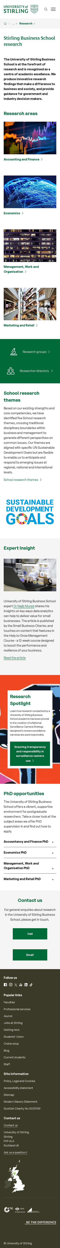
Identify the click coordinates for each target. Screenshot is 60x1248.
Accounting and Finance (21, 159)
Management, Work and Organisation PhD (21, 865)
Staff (7, 1064)
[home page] (7, 23)
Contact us (11, 1125)
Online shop (11, 1043)
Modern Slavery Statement (20, 1101)
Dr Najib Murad (24, 606)
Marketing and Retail (19, 325)
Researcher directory (35, 371)
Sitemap (9, 1094)
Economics (12, 213)
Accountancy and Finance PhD (26, 841)
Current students (14, 1057)
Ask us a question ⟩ (15, 1152)
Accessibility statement (18, 1088)
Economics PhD (15, 852)
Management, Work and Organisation (21, 269)
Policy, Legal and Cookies (19, 1081)
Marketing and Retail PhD (22, 879)
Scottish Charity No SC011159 (22, 1108)
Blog (6, 1050)
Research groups (35, 352)
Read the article (15, 658)
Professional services (17, 1009)
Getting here (12, 1029)
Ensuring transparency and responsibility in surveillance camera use (30, 753)
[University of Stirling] (21, 9)
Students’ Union (14, 1036)
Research (25, 23)
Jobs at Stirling (13, 1022)
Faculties (9, 1002)
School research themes (21, 480)
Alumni (8, 1016)
